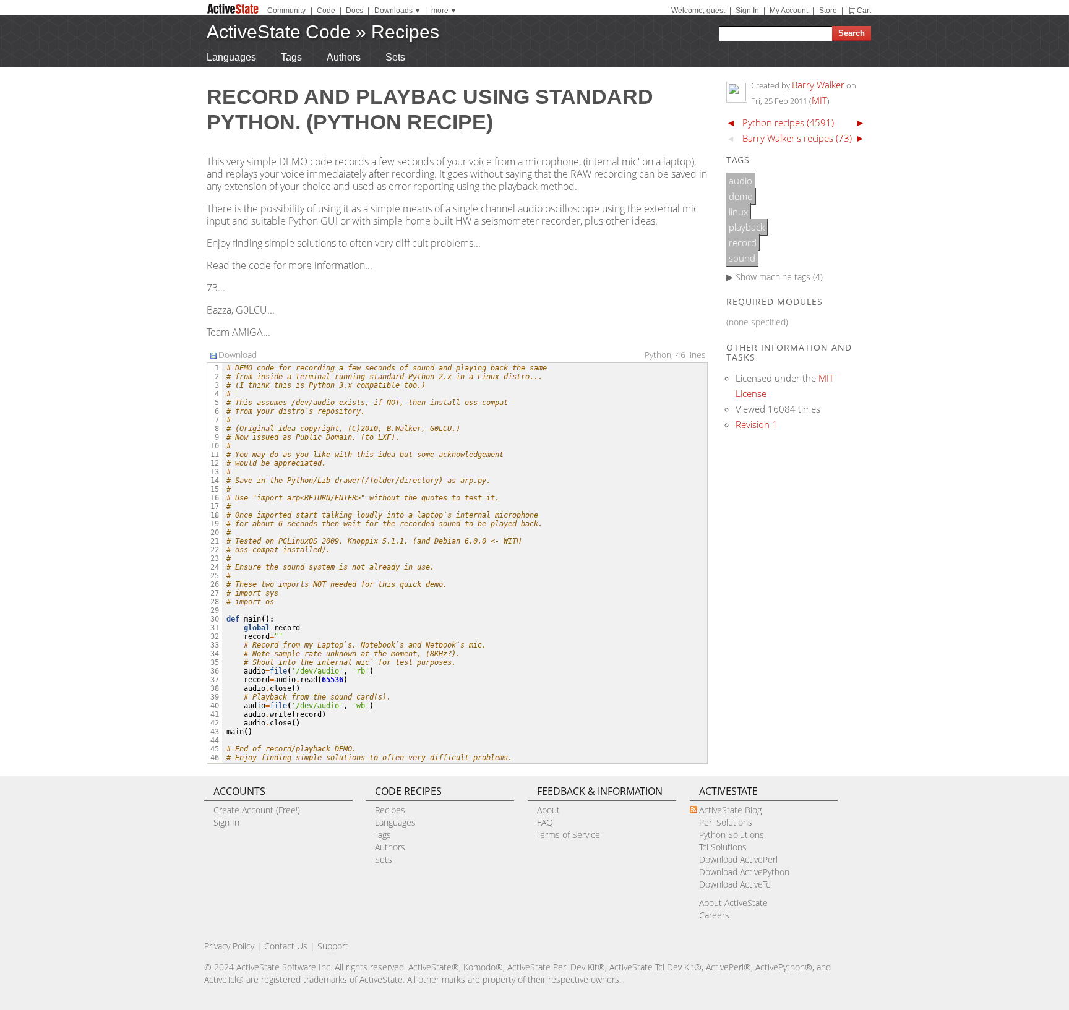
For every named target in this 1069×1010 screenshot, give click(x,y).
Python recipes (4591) (788, 122)
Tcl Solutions (723, 847)
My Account (789, 10)
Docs (354, 10)
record (743, 242)
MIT (819, 100)
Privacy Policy (229, 946)
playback (747, 227)
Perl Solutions (725, 822)
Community (286, 10)
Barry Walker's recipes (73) (797, 138)
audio (740, 180)
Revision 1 (757, 424)
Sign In (747, 10)
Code (326, 10)
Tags (291, 57)
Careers (714, 915)
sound (742, 258)
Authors (344, 57)
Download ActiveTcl (735, 884)
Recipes (405, 32)
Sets (395, 57)
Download (237, 355)
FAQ (545, 822)
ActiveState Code (279, 32)
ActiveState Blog (730, 810)
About (548, 810)
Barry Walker (818, 85)
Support (332, 946)
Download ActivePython (744, 872)
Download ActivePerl (738, 859)
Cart (864, 10)
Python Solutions (731, 835)
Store (828, 10)
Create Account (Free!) (256, 810)
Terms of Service (568, 835)
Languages (231, 57)
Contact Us (285, 946)
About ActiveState (733, 903)
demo (741, 196)
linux (738, 211)
